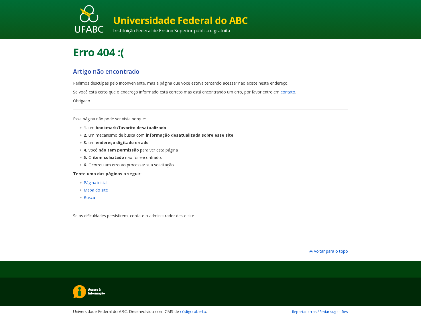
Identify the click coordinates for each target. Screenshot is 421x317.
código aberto (193, 311)
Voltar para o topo (330, 251)
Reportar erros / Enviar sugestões (320, 311)
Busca (89, 197)
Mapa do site (96, 190)
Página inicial (95, 182)
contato (288, 92)
